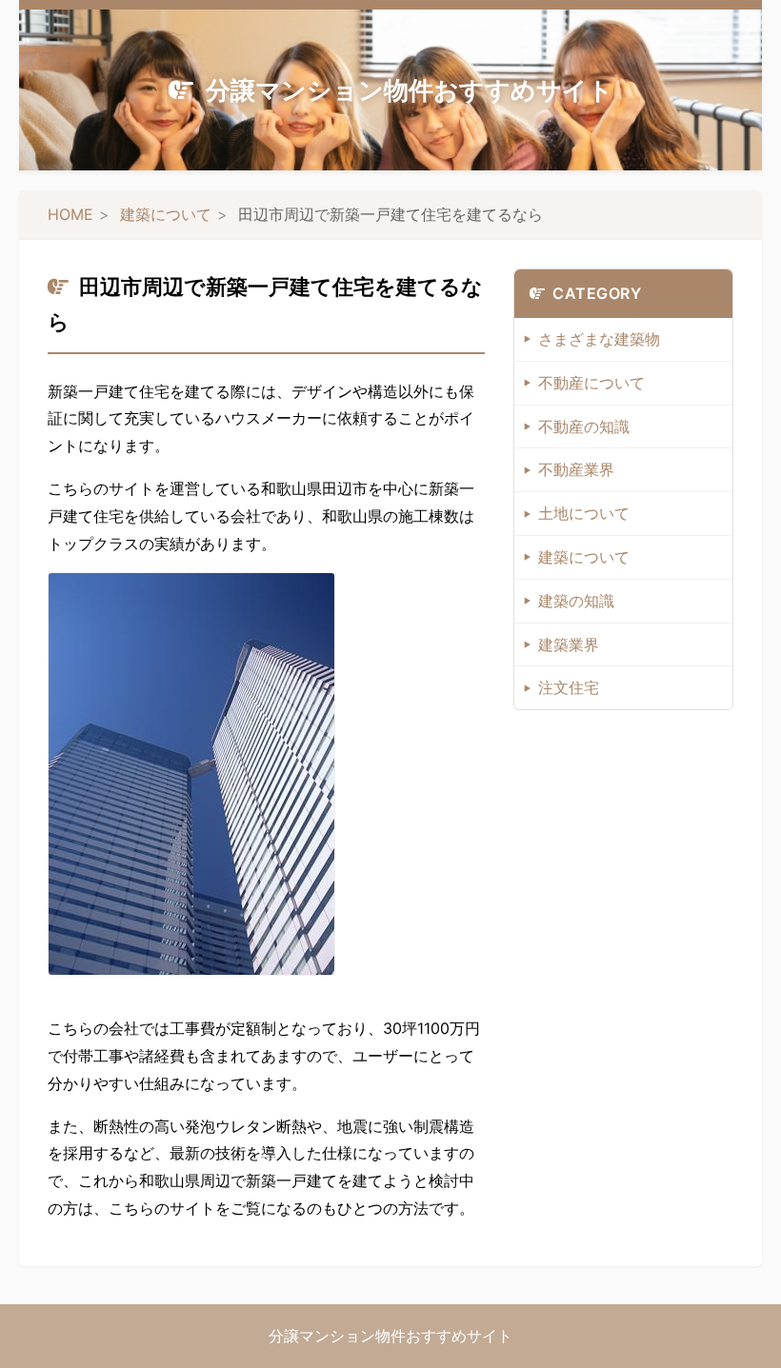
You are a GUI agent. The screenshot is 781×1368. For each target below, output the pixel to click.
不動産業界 (576, 469)
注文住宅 (568, 687)
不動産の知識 (584, 426)
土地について (584, 513)
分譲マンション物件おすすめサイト (409, 90)
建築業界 (568, 644)
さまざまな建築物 (599, 338)
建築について (165, 214)
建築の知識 (576, 600)
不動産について (591, 382)
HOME (70, 214)
